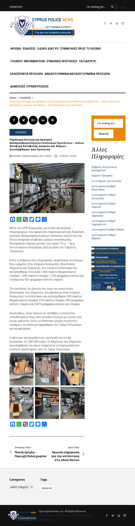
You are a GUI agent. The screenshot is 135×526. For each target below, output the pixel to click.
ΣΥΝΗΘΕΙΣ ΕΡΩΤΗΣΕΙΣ (61, 61)
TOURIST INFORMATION (27, 61)
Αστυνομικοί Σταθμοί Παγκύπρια (103, 188)
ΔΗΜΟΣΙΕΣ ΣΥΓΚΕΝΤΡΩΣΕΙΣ (29, 86)
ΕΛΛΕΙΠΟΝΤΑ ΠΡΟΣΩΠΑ (26, 74)
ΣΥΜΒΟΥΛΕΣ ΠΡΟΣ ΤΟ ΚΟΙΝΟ (80, 48)
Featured (47, 488)
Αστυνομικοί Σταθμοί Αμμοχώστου (103, 222)
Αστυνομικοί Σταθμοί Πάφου (107, 229)
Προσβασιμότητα (83, 515)
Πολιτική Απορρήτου (60, 515)
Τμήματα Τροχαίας (102, 175)
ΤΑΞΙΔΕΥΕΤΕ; (87, 61)
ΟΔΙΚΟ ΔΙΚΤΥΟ (48, 48)
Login (122, 7)
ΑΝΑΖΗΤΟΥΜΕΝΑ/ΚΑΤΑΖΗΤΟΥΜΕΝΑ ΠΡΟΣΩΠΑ (77, 74)
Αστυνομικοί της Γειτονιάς (106, 181)
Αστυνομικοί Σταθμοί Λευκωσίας (103, 196)
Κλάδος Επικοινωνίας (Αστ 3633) (32, 156)
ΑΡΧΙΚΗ (15, 48)
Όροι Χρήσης (46, 519)
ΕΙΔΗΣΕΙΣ (29, 48)
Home (12, 97)
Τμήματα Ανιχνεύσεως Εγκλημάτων (104, 168)
